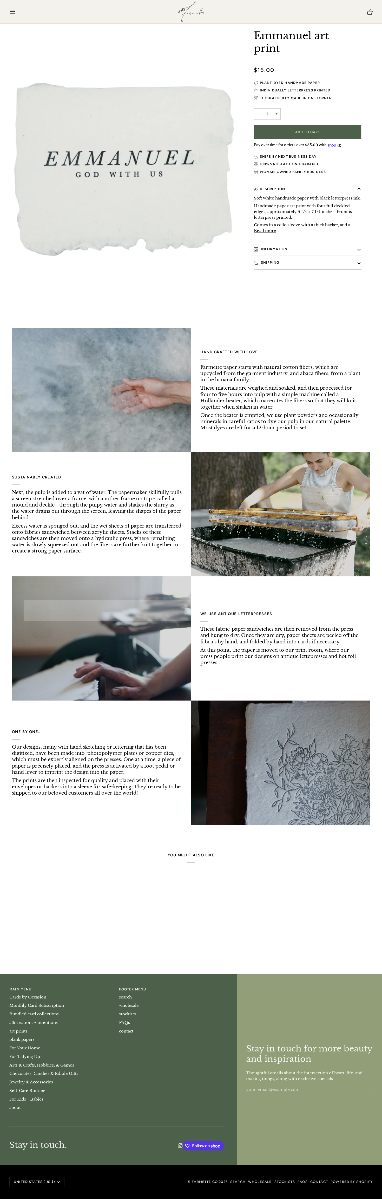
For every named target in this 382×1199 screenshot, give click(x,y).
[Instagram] (180, 1145)
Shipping (270, 262)
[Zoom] (21, 299)
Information (274, 249)
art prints (18, 1031)
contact (126, 1031)
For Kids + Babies (26, 1099)
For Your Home (24, 1048)
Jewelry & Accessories (31, 1082)
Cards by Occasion (27, 997)
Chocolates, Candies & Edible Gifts (43, 1073)
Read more (265, 230)
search (125, 997)
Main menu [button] (20, 989)
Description (272, 189)
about (15, 1107)
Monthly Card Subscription (36, 1005)
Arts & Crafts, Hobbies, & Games (41, 1065)
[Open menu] (17, 11)
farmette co (205, 1182)
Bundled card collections (34, 1014)
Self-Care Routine (27, 1090)
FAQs (124, 1022)
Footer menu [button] (132, 989)
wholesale (129, 1005)
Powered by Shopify (352, 1182)
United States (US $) (34, 1182)
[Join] (368, 1089)
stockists (127, 1014)
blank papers (22, 1039)
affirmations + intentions (33, 1022)
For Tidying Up (24, 1056)
